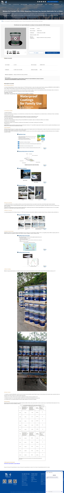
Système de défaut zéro (44, 476)
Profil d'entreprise (24, 475)
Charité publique (24, 482)
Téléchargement (56, 4)
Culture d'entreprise (24, 476)
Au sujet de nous (16, 4)
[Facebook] (39, 1)
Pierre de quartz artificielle (44, 482)
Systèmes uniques (32, 4)
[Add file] (46, 492)
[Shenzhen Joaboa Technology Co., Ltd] (4, 2)
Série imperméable (24, 4)
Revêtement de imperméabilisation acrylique (16, 21)
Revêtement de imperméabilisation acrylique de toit (27, 467)
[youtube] (45, 1)
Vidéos (46, 4)
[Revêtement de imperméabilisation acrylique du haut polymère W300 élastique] (15, 38)
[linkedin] (41, 1)
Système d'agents (40, 4)
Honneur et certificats (25, 485)
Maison (10, 4)
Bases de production (34, 481)
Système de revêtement (44, 479)
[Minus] (61, 472)
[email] (38, 1)
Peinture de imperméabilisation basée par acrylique (42, 467)
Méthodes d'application (33, 478)
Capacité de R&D (24, 479)
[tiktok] (43, 1)
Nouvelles (50, 4)
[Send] (62, 492)
